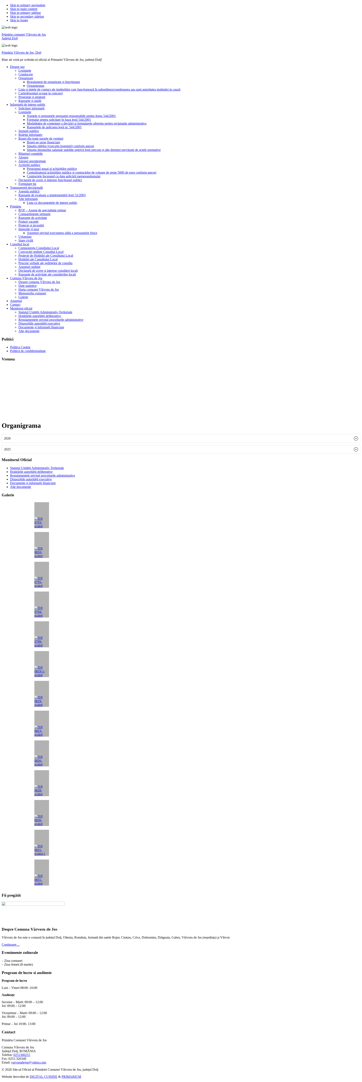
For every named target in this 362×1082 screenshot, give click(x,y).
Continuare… (11, 944)
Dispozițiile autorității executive (31, 479)
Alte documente (20, 487)
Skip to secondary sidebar (27, 16)
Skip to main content (23, 9)
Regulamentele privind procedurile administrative (42, 475)
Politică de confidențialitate (28, 351)
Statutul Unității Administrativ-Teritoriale (37, 468)
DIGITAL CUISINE (43, 1076)
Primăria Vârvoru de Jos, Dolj (21, 52)
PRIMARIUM (71, 1076)
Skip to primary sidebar (25, 12)
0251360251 (21, 1055)
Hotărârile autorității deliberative (31, 471)
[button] (181, 438)
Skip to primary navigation (27, 5)
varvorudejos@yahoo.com (28, 1062)
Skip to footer (19, 20)
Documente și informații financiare (33, 483)
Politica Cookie (20, 347)
